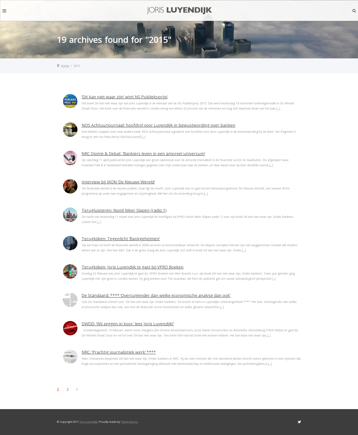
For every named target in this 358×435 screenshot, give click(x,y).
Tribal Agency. (129, 422)
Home (65, 66)
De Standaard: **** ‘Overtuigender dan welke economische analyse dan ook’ (156, 295)
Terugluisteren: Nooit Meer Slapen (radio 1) (124, 210)
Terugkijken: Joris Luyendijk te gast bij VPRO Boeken (133, 267)
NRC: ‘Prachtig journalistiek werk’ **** (119, 352)
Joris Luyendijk (89, 422)
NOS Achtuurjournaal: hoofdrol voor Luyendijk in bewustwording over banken (158, 125)
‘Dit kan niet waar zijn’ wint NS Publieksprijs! (125, 97)
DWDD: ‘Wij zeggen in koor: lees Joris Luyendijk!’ (128, 324)
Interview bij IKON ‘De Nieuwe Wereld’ (118, 182)
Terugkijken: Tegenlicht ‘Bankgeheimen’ (121, 238)
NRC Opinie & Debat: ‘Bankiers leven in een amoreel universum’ (143, 153)
